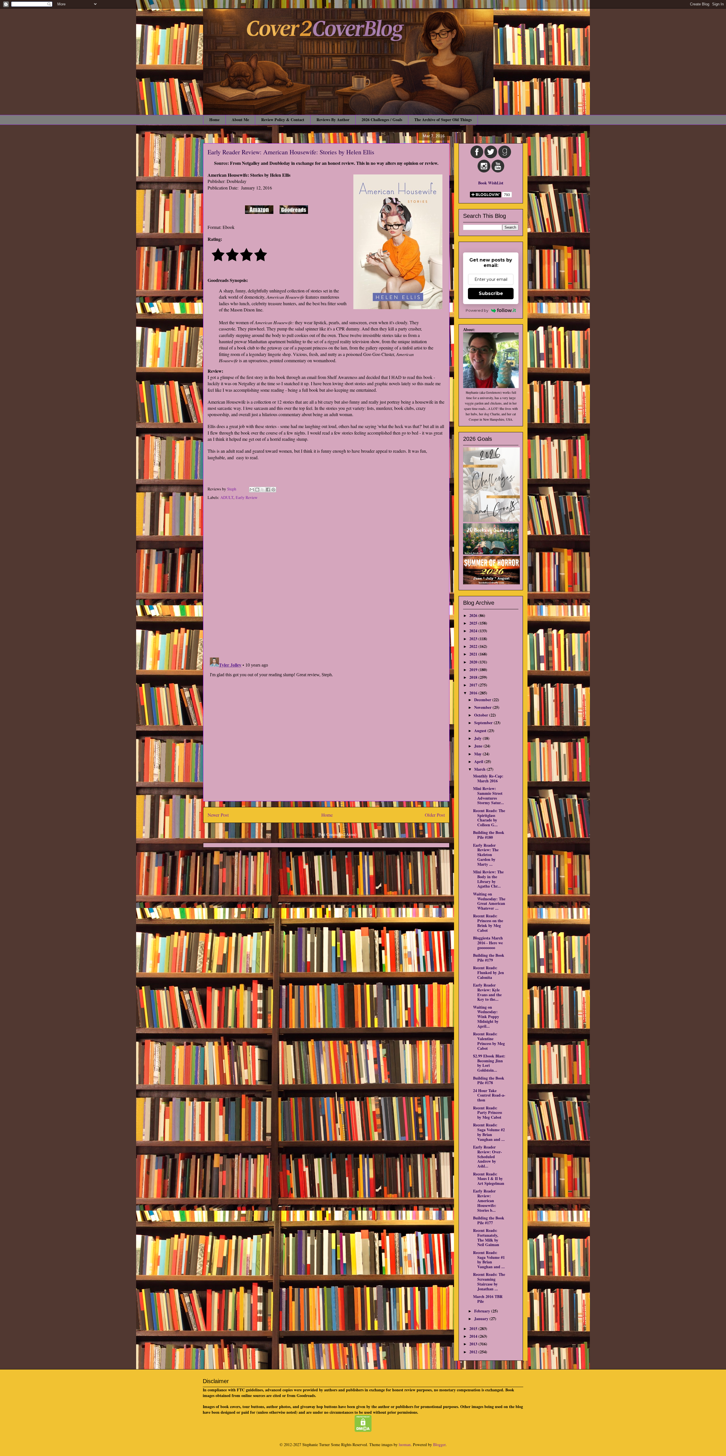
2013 (473, 1344)
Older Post (435, 815)
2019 (473, 670)
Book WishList (490, 183)
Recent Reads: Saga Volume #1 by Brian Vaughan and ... (489, 1259)
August (480, 731)
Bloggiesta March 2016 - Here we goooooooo (488, 943)
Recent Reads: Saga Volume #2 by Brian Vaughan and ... (489, 1132)
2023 (473, 639)
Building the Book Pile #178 (488, 1080)
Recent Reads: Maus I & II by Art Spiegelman (488, 1179)
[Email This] (252, 489)
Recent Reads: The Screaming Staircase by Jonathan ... (489, 1281)
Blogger (439, 1444)
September (484, 723)
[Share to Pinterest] (273, 489)
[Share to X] (262, 489)
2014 (473, 1336)
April (479, 761)
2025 (473, 623)
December (483, 700)
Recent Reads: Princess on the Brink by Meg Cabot (488, 923)
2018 (473, 677)
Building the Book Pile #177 (488, 1220)
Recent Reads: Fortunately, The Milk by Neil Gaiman (486, 1237)
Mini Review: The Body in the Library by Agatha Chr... (488, 879)
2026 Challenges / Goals (382, 120)
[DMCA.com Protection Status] (363, 1430)
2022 (473, 646)
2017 (473, 685)
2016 (473, 693)
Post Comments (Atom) (337, 834)
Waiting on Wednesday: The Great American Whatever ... (489, 901)
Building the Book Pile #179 (488, 957)
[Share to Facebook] (268, 489)
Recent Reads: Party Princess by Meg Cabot (487, 1112)
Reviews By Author (332, 120)
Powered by (477, 310)
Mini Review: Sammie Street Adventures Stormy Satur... (488, 795)
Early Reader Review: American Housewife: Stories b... (484, 1200)
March (480, 769)
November (483, 707)
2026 (473, 615)
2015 (473, 1328)
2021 (473, 654)
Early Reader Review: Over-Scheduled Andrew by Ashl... (487, 1156)
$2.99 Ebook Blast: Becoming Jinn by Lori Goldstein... (489, 1063)
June (479, 746)
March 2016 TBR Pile (488, 1298)
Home (214, 120)
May (478, 754)
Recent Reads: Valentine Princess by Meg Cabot (489, 1041)
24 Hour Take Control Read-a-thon (489, 1095)
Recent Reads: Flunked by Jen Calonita (488, 972)
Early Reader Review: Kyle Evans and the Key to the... (487, 992)
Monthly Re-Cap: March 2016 (488, 778)
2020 (473, 662)
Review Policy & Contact (282, 120)
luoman (405, 1444)
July (478, 738)
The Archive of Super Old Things (443, 120)
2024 (473, 631)
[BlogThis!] (257, 489)
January (481, 1319)
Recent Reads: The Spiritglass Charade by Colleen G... (489, 818)
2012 (473, 1352)
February (482, 1311)
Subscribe (491, 293)
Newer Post (218, 815)
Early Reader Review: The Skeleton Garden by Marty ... (486, 854)
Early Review (247, 497)
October (481, 715)
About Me (240, 120)
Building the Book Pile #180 (488, 834)
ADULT (226, 497)
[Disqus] (326, 579)
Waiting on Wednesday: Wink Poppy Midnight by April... (486, 1016)
